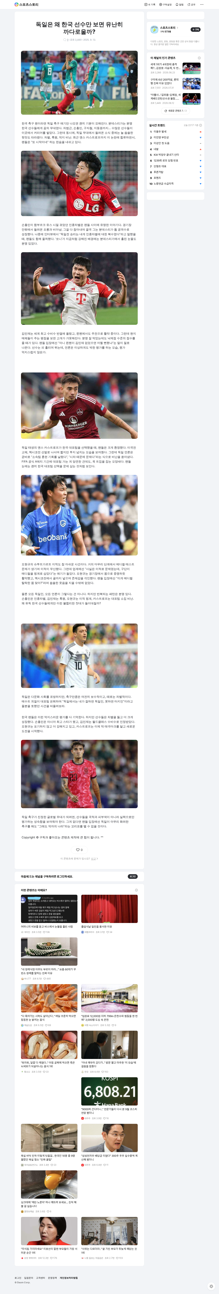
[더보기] (201, 4)
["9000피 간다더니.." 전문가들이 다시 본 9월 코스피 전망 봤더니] (109, 1098)
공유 (193, 4)
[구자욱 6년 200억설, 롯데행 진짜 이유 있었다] (176, 83)
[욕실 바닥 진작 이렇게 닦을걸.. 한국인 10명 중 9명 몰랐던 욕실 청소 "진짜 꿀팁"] (49, 1145)
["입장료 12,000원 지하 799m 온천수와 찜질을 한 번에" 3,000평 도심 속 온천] (109, 1005)
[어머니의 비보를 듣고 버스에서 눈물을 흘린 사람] (49, 914)
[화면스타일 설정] (211, 1286)
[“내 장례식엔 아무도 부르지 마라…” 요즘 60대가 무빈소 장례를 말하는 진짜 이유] (49, 958)
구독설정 (167, 4)
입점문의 (28, 1277)
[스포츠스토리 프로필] (154, 29)
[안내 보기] (136, 890)
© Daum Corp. (22, 1282)
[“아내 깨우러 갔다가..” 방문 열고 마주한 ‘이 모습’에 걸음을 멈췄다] (109, 1052)
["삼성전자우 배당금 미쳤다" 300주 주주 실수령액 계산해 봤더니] (109, 1145)
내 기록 (151, 4)
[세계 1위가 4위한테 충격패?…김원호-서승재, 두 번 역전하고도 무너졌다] (176, 68)
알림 (181, 4)
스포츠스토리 (28, 4)
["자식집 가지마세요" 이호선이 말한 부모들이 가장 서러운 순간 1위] (49, 1238)
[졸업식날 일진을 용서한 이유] (109, 914)
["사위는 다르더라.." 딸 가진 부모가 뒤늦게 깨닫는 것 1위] (109, 1238)
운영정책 (52, 1277)
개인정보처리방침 (69, 1277)
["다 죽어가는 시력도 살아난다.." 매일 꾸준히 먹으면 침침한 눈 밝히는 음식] (49, 1005)
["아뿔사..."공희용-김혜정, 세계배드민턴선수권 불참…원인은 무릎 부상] (176, 99)
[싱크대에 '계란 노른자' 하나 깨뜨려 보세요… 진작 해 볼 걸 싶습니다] (49, 1191)
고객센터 (40, 1277)
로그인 (133, 876)
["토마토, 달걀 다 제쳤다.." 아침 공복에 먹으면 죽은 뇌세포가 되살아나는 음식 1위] (49, 1052)
